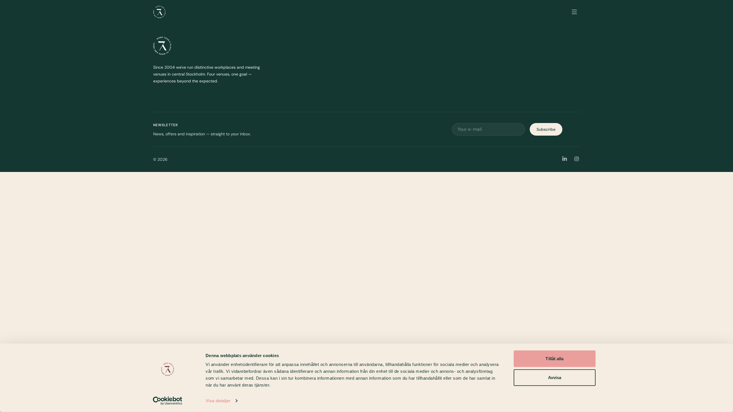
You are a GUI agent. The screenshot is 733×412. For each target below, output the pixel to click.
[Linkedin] (564, 159)
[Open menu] (574, 12)
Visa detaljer (218, 400)
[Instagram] (577, 159)
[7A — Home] (159, 12)
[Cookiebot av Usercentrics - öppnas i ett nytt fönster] (168, 401)
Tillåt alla (554, 358)
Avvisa (554, 377)
